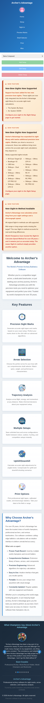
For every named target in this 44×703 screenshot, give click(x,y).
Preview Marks (22, 32)
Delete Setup (22, 75)
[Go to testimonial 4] (22, 672)
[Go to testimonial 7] (28, 672)
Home (22, 17)
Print (22, 43)
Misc (22, 48)
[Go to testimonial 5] (24, 672)
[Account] (22, 9)
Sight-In (22, 27)
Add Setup (22, 62)
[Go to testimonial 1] (15, 672)
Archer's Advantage (22, 3)
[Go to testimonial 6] (26, 672)
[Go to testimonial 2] (18, 672)
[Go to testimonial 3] (20, 672)
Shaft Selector (22, 38)
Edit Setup (22, 68)
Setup (22, 22)
